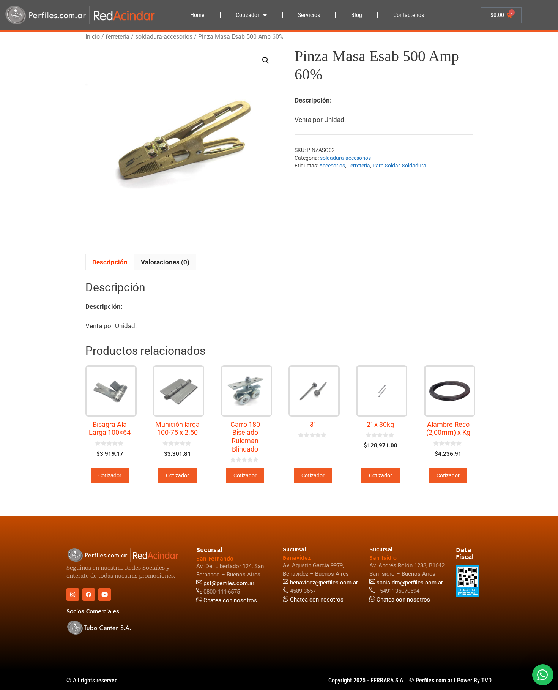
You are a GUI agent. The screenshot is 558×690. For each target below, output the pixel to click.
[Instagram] (72, 594)
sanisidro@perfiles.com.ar (410, 582)
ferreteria (117, 36)
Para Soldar (386, 166)
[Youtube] (104, 594)
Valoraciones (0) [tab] (165, 262)
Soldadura (414, 166)
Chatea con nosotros (402, 599)
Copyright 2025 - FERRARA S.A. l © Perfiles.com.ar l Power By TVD (410, 680)
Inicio (92, 36)
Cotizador (247, 15)
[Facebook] (88, 594)
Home (197, 15)
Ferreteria (358, 166)
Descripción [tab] (110, 262)
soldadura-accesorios (163, 36)
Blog (356, 15)
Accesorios (332, 166)
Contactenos (408, 15)
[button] (266, 60)
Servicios (309, 15)
